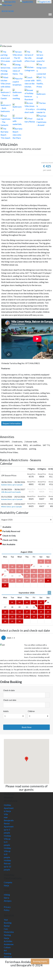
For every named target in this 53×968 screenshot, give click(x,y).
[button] (26, 759)
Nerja (6, 885)
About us (8, 956)
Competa (8, 882)
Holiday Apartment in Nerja (9, 808)
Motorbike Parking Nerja (9, 935)
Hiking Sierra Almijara (7, 897)
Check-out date (9, 700)
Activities (8, 941)
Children (31, 711)
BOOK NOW (8, 11)
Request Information (12, 423)
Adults (6, 711)
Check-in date (9, 690)
